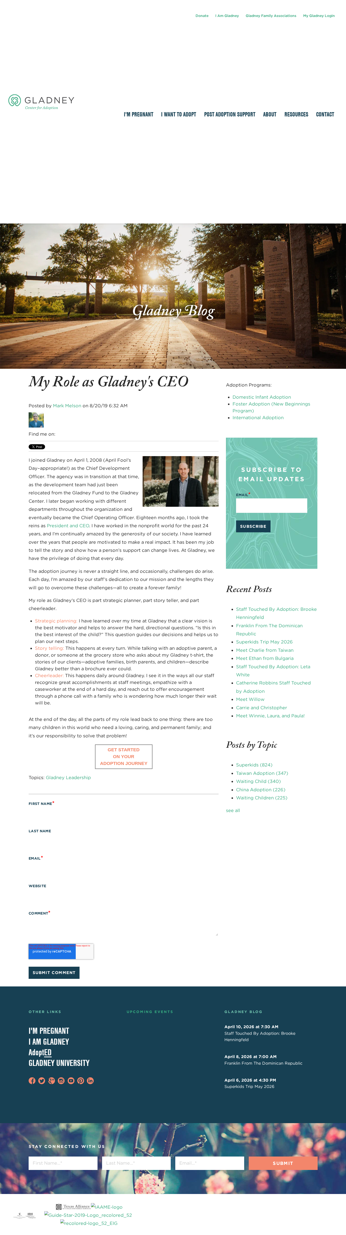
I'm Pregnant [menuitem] (138, 114)
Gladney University (59, 1062)
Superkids (254, 764)
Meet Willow (250, 699)
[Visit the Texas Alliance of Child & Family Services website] (89, 1215)
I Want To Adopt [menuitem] (178, 114)
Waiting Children (261, 797)
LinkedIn (60, 434)
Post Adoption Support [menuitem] (229, 114)
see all (233, 810)
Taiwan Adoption (262, 773)
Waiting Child (258, 781)
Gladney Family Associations (271, 16)
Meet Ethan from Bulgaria (265, 658)
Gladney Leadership (68, 777)
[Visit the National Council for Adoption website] (31, 1215)
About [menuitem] (269, 114)
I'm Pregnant (49, 1030)
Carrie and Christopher (261, 707)
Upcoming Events (150, 1012)
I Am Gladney (227, 16)
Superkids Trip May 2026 (264, 641)
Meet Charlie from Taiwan (265, 650)
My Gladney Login (319, 16)
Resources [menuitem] (296, 114)
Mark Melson (67, 405)
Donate (202, 16)
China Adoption (260, 789)
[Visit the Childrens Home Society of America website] (19, 1215)
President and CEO (68, 525)
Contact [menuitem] (325, 114)
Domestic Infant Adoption (262, 397)
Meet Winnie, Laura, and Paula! (270, 715)
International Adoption (258, 417)
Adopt (40, 1052)
